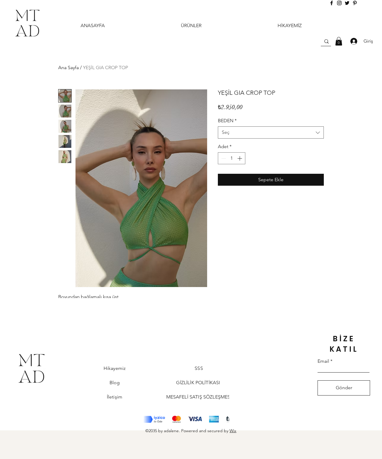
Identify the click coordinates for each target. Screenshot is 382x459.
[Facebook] (332, 3)
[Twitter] (347, 3)
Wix (232, 430)
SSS (199, 368)
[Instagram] (339, 3)
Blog (115, 382)
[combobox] (271, 132)
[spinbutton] (231, 158)
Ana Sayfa (68, 67)
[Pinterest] (355, 3)
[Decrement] (223, 158)
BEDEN (227, 120)
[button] (338, 41)
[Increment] (240, 158)
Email (323, 361)
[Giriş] (352, 41)
